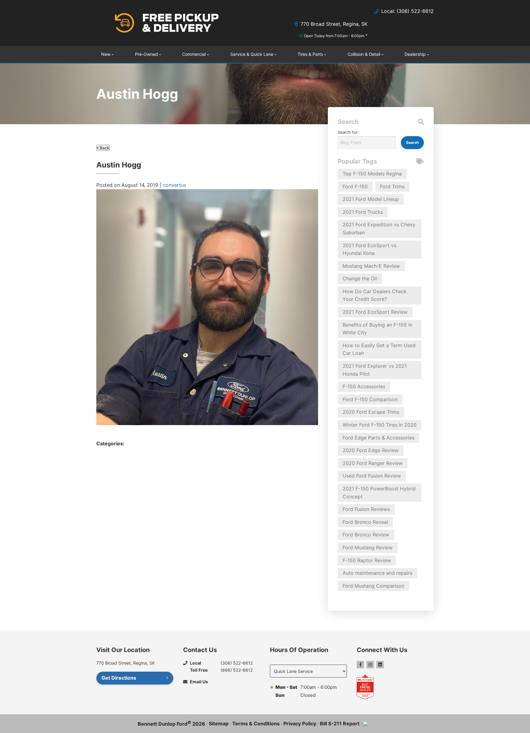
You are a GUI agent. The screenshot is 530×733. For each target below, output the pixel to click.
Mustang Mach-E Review (371, 266)
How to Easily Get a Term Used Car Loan (379, 349)
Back (103, 147)
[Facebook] (360, 664)
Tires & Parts (310, 54)
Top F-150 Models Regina (372, 174)
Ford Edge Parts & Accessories (378, 438)
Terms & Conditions (256, 723)
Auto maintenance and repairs (377, 573)
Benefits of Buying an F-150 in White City (377, 329)
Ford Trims (392, 186)
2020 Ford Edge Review (370, 450)
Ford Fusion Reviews (366, 509)
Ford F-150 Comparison (370, 399)
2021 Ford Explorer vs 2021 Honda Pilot (375, 370)
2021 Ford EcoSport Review (375, 312)
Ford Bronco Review (366, 535)
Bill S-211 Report (339, 723)
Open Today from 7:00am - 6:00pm (334, 35)
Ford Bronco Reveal (365, 522)
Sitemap (219, 723)
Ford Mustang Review (368, 547)
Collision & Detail (364, 54)
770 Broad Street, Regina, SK (334, 24)
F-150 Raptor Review (367, 560)
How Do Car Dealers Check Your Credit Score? (375, 295)
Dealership (415, 54)
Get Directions (119, 678)
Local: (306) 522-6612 (407, 11)
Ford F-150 (355, 186)
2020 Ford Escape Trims (371, 412)
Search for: (348, 132)
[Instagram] (370, 664)
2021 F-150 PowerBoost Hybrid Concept (379, 492)
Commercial (194, 54)
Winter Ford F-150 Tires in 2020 (380, 425)
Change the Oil (360, 278)
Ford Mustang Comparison (373, 586)
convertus (174, 185)
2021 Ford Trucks (363, 212)
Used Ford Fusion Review (372, 476)
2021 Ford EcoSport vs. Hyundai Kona (370, 249)
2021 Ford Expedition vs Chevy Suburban (379, 228)
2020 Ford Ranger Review (373, 463)
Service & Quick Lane (251, 54)
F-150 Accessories (364, 386)
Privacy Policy (299, 723)
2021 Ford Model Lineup (371, 199)
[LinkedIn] (380, 664)
